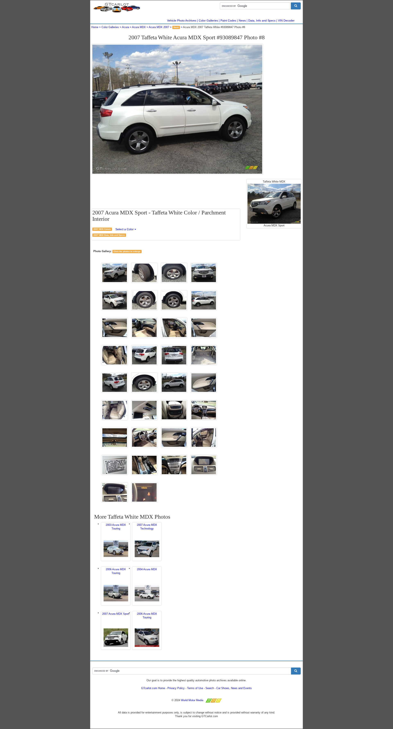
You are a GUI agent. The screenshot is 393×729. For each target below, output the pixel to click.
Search (210, 688)
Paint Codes (228, 20)
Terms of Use (195, 688)
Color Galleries (208, 20)
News (242, 20)
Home (94, 27)
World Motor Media (192, 700)
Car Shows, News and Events (234, 688)
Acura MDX (139, 27)
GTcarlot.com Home (153, 688)
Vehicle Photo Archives (181, 20)
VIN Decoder (286, 20)
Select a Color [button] (124, 229)
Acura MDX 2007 (159, 27)
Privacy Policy (176, 688)
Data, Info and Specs (262, 20)
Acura (125, 27)
